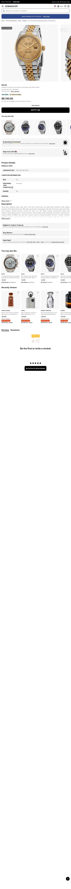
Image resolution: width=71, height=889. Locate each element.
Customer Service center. (57, 242)
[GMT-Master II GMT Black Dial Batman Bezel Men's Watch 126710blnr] (37, 256)
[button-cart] (68, 6)
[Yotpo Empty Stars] (5, 91)
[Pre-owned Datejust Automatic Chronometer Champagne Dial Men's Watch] (66, 29)
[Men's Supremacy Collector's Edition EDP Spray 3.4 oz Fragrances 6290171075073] (37, 292)
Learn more (52, 143)
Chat (42, 242)
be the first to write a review (35, 368)
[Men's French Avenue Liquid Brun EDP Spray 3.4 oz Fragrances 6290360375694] (18, 292)
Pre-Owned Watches (11, 20)
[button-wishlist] (65, 6)
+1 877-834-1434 (31, 242)
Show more (5, 218)
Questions (15, 330)
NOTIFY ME (35, 110)
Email (38, 242)
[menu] (2, 6)
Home (3, 20)
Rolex (19, 20)
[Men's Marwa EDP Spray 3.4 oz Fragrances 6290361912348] (57, 292)
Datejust (25, 20)
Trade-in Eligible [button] (16, 94)
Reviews (5, 330)
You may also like (7, 116)
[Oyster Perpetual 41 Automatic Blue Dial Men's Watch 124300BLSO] (57, 256)
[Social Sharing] (62, 29)
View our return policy (30, 234)
